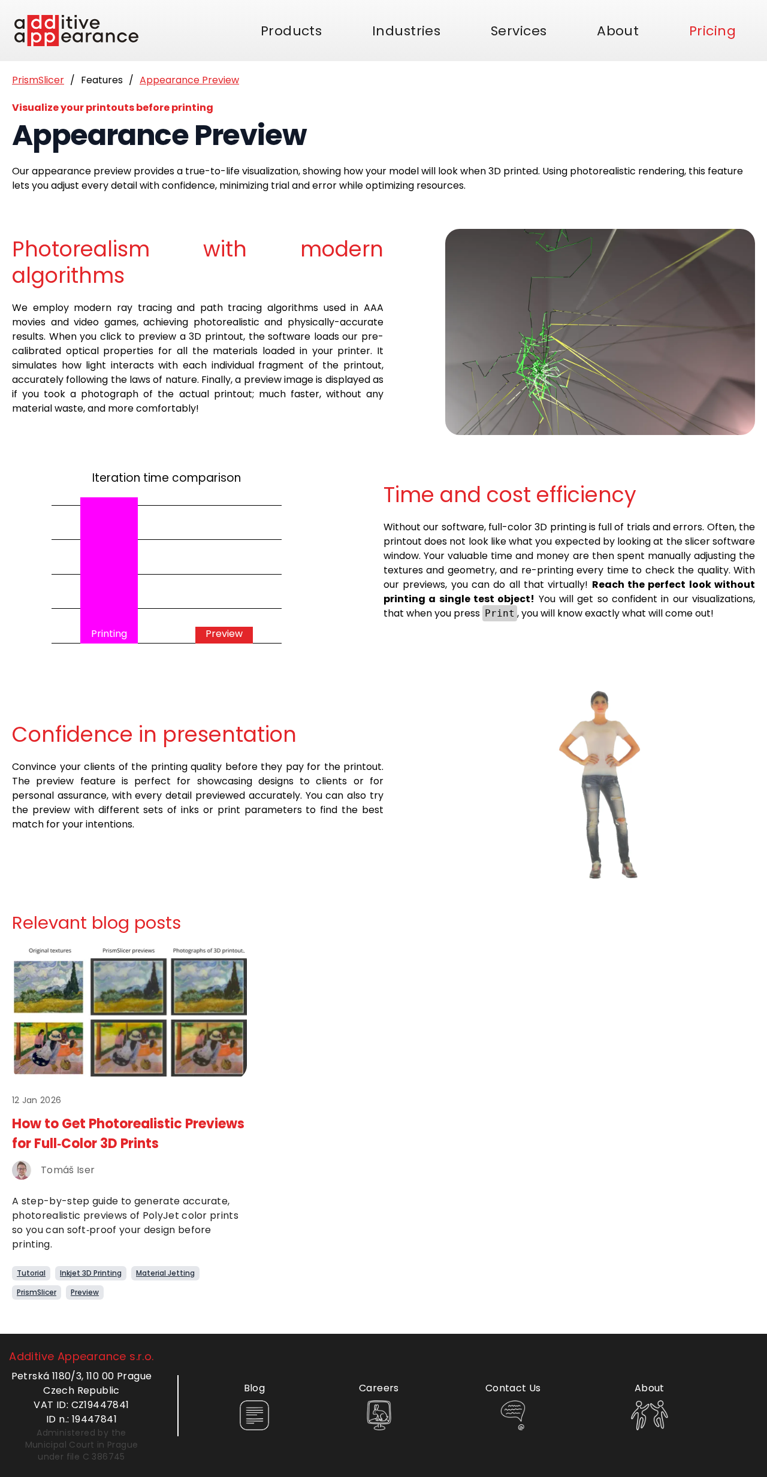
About (618, 31)
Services (519, 31)
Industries (406, 31)
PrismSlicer (38, 80)
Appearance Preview (189, 80)
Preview (85, 1292)
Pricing (712, 31)
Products (291, 31)
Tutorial (31, 1273)
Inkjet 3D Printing (91, 1273)
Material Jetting (165, 1273)
